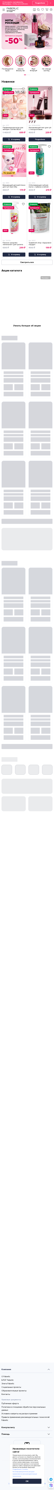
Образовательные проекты (14, 1390)
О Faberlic (6, 1376)
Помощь (6, 1434)
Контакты (6, 1394)
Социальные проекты (11, 1387)
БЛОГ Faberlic (8, 1380)
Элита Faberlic (8, 1383)
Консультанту (8, 1427)
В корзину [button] (15, 139)
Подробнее (40, 3)
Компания (6, 1369)
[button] (27, 3)
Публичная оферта (10, 1403)
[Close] (50, 3)
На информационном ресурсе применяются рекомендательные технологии (25, 1474)
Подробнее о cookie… (21, 1469)
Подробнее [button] (40, 139)
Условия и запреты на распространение (19, 1413)
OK (27, 1481)
